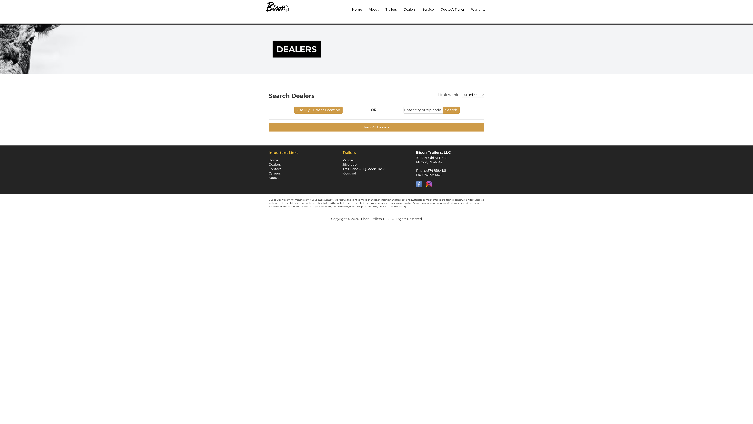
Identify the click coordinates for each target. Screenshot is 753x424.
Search (451, 110)
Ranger (348, 160)
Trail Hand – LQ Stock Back (363, 169)
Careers (275, 173)
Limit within (448, 95)
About (274, 178)
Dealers (275, 164)
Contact (275, 169)
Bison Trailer (278, 12)
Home (273, 160)
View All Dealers (376, 127)
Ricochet (349, 173)
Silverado (349, 164)
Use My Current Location (318, 110)
